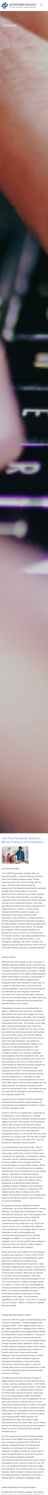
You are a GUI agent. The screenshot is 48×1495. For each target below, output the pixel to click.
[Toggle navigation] (41, 5)
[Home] (19, 5)
